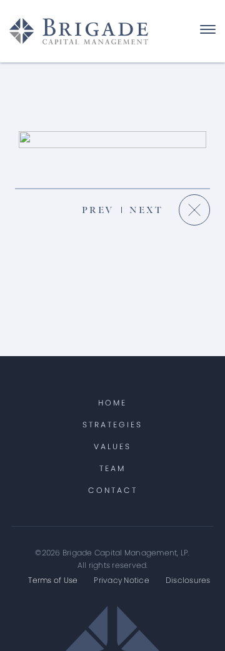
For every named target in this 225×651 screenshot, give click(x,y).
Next (146, 210)
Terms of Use (53, 580)
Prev (98, 210)
